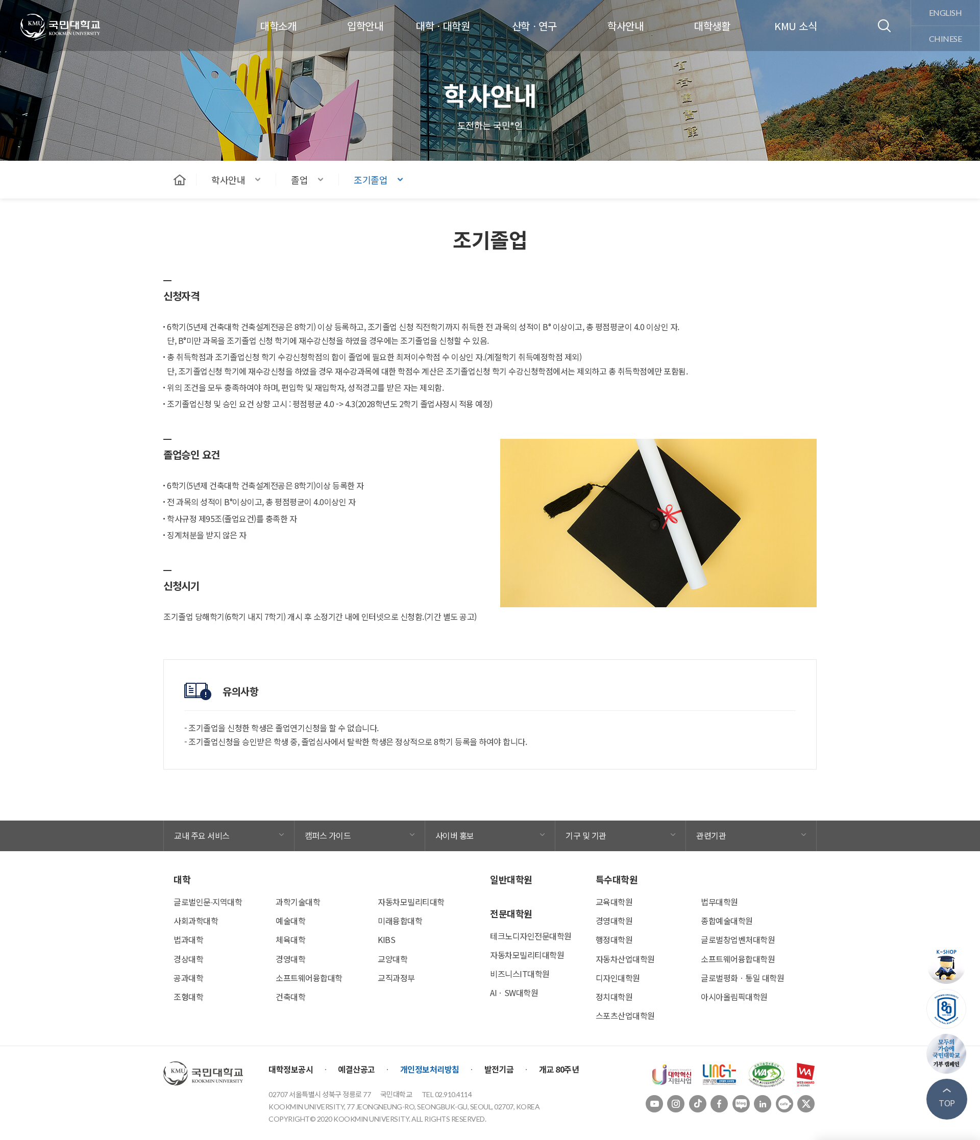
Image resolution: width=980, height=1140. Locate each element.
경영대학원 (614, 920)
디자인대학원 (618, 978)
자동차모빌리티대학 (411, 902)
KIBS (386, 939)
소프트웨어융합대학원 (738, 959)
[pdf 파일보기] (766, 1073)
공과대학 (188, 978)
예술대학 (290, 920)
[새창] (671, 1073)
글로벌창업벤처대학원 (738, 939)
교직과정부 (396, 978)
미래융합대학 (400, 920)
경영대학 (290, 959)
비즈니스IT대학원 (520, 974)
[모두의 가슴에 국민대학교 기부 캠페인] (946, 1054)
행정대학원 (614, 939)
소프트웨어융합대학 (309, 978)
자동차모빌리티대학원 (527, 955)
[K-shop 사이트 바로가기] (946, 964)
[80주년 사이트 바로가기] (946, 1009)
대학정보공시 (290, 1069)
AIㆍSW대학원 (514, 992)
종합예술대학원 (727, 920)
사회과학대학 (196, 920)
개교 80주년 (559, 1069)
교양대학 (392, 959)
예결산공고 (356, 1069)
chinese (945, 38)
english (945, 12)
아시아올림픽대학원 (734, 996)
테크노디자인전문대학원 (531, 936)
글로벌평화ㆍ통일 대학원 (742, 978)
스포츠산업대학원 (625, 1015)
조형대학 (188, 996)
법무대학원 (719, 902)
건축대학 (290, 996)
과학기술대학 (298, 902)
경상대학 (188, 959)
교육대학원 (614, 902)
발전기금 (499, 1069)
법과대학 (188, 939)
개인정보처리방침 (429, 1069)
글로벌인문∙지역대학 (208, 902)
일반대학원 (511, 879)
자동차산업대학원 (625, 959)
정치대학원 (614, 996)
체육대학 (290, 939)
